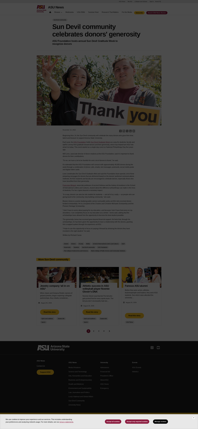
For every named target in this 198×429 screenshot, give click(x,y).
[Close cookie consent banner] (193, 417)
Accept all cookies (113, 421)
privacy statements (66, 422)
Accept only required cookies (137, 421)
